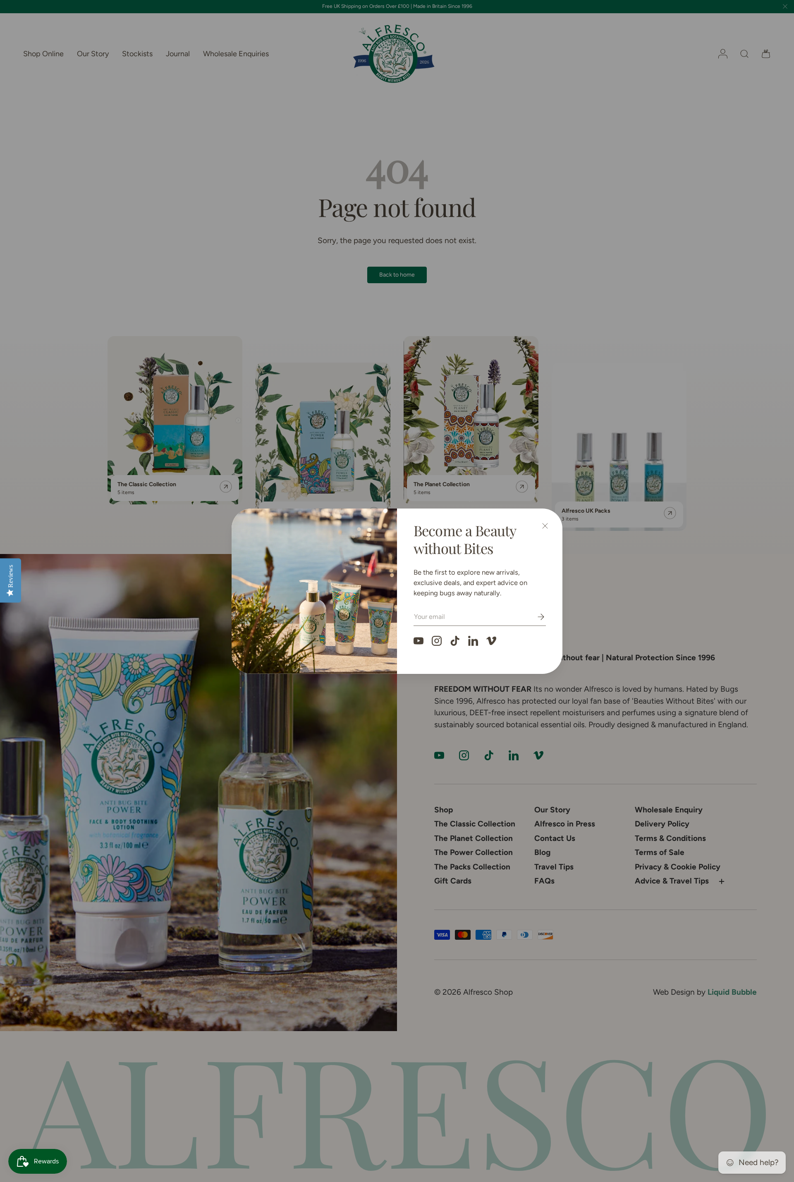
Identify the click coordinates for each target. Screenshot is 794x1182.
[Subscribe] (535, 617)
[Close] (545, 526)
